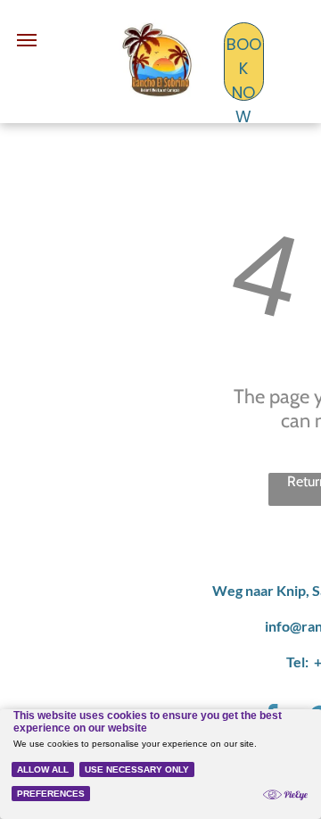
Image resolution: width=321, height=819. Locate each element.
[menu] (27, 40)
